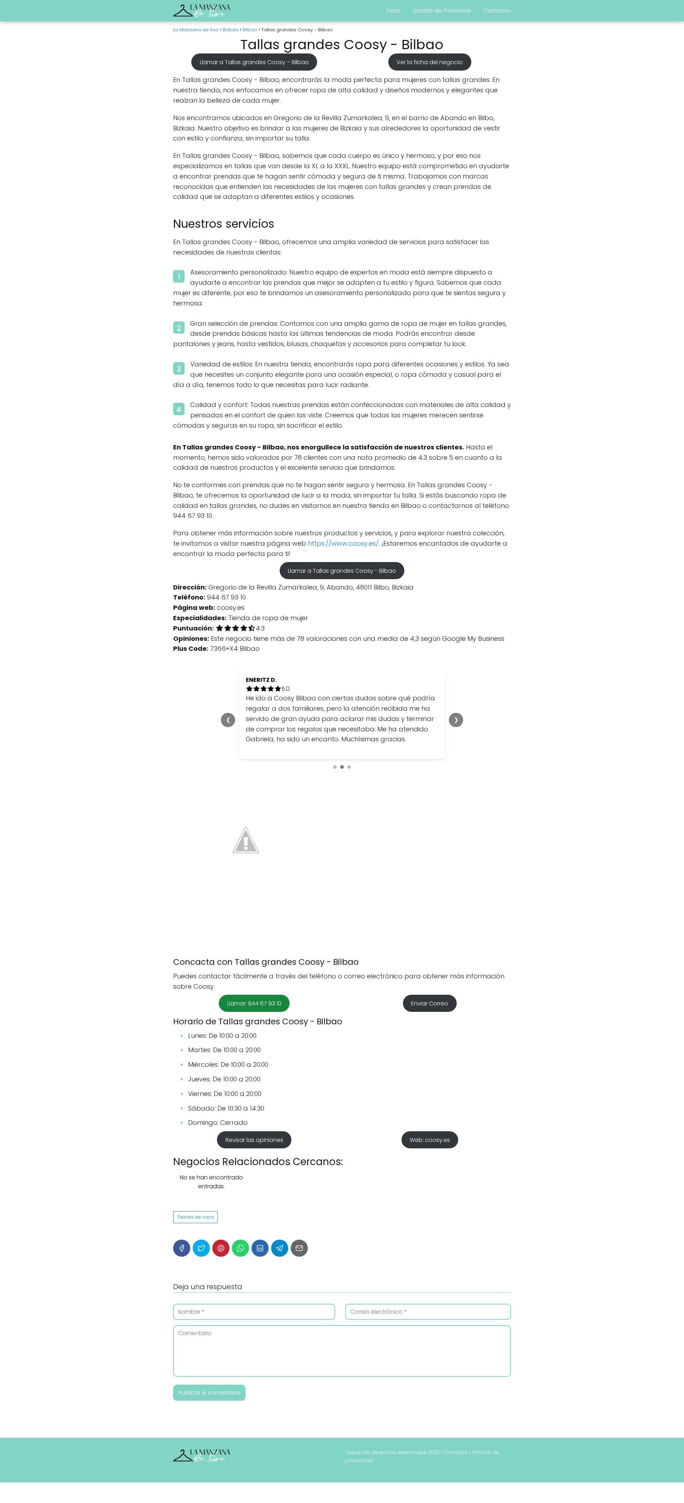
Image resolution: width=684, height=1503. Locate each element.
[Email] (299, 1248)
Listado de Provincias (442, 10)
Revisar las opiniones (254, 1140)
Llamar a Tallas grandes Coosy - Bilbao (342, 571)
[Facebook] (181, 1248)
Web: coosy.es (430, 1140)
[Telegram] (279, 1248)
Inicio (394, 10)
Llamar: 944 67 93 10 (254, 1003)
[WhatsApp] (240, 1248)
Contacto (497, 10)
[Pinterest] (220, 1248)
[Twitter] (201, 1248)
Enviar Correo (429, 1003)
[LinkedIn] (260, 1248)
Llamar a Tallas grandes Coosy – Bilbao (254, 62)
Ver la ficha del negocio (430, 62)
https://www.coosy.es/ (343, 543)
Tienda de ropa (195, 1217)
